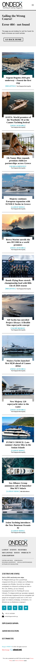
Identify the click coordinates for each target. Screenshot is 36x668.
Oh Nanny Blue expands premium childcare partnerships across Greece (18, 160)
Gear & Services (17, 166)
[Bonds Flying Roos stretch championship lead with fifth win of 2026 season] (18, 267)
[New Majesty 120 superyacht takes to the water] (18, 389)
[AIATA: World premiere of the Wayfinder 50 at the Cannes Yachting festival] (18, 104)
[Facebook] (4, 608)
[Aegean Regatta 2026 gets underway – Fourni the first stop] (18, 65)
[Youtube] (26, 608)
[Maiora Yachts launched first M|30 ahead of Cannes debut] (18, 348)
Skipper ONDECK (7, 646)
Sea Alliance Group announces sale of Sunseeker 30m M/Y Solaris (18, 486)
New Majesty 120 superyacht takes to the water (18, 404)
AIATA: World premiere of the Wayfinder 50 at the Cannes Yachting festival (18, 120)
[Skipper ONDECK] (12, 5)
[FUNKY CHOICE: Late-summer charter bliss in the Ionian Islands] (18, 429)
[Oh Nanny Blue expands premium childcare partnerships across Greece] (18, 145)
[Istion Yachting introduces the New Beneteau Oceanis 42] (18, 510)
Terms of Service (19, 660)
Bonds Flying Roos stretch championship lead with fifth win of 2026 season (18, 283)
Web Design (6, 650)
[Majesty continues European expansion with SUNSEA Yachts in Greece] (18, 186)
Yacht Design (18, 328)
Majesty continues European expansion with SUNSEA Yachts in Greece (18, 201)
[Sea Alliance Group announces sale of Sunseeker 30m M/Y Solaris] (18, 470)
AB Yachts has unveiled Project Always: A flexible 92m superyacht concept (18, 322)
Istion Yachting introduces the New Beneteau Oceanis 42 (18, 525)
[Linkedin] (15, 608)
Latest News (18, 207)
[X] (20, 608)
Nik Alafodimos (25, 491)
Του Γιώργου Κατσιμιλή (23, 86)
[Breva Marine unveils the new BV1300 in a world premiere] (18, 227)
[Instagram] (9, 608)
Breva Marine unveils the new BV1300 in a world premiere (18, 242)
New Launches (17, 125)
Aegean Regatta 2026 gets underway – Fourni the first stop (18, 80)
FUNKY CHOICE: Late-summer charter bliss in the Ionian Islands (18, 445)
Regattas (10, 86)
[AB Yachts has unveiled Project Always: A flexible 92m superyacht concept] (18, 307)
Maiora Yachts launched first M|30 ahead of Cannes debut (18, 363)
